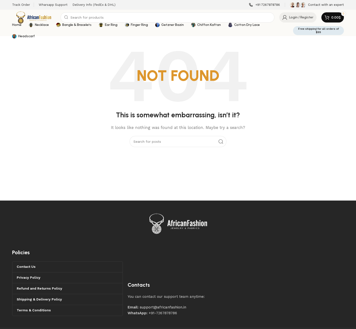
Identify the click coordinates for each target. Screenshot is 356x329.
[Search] (220, 141)
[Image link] (178, 223)
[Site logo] (34, 17)
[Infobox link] (264, 5)
